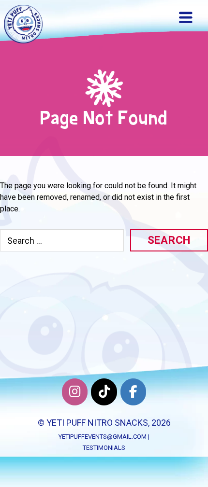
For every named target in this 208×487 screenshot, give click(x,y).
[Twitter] (104, 391)
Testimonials (104, 447)
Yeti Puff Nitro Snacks (97, 422)
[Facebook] (133, 391)
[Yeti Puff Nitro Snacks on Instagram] (75, 391)
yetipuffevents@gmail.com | (104, 436)
